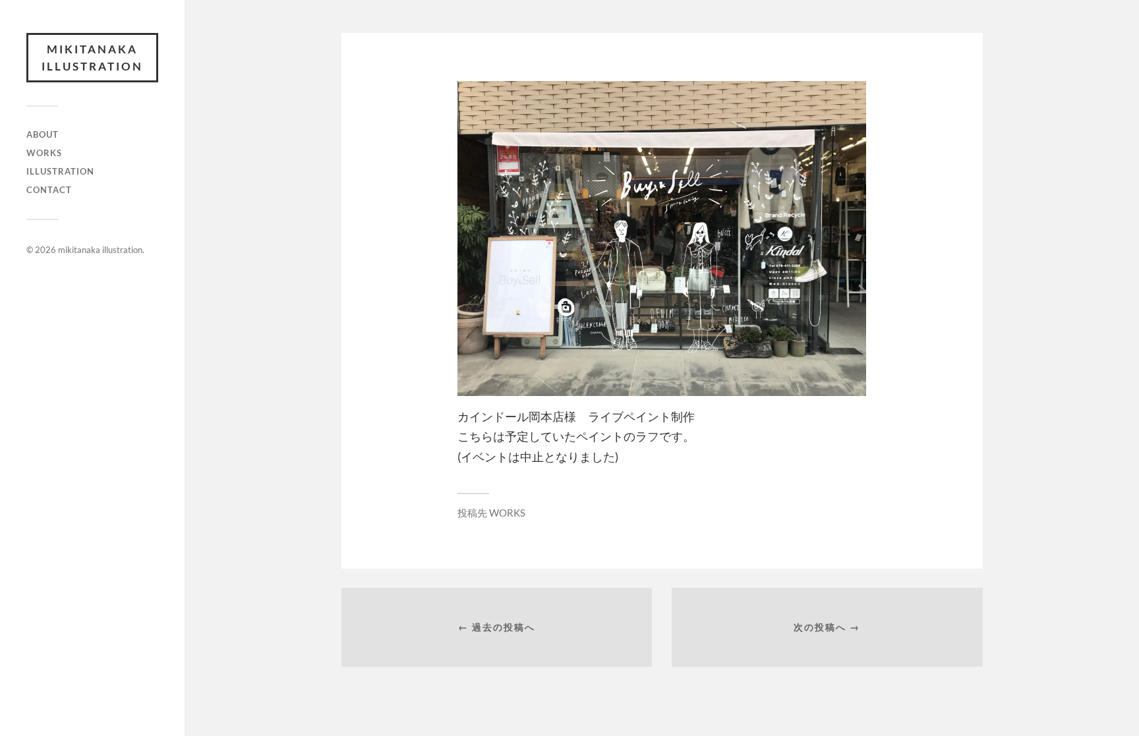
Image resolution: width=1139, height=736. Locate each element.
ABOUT (42, 134)
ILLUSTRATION (60, 171)
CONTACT (49, 189)
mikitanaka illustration (92, 57)
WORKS (44, 153)
